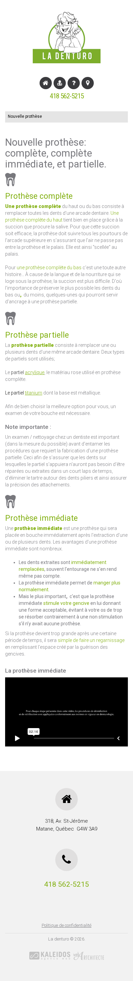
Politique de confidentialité (66, 925)
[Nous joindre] (88, 83)
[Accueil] (46, 83)
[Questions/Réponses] (74, 83)
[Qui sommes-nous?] (60, 83)
